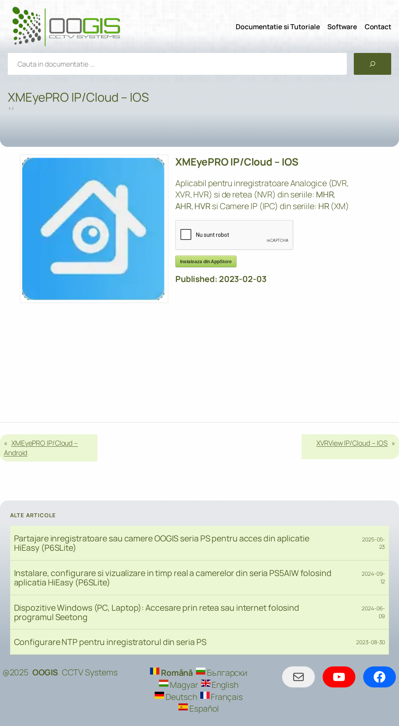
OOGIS (45, 672)
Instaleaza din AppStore (206, 261)
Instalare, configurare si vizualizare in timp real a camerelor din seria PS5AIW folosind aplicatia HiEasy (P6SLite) (173, 577)
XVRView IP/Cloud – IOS (352, 443)
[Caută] (372, 64)
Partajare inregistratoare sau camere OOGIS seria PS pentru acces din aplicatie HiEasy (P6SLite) (161, 543)
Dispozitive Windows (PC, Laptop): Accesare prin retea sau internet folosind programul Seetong (157, 612)
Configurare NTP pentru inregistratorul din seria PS (110, 642)
